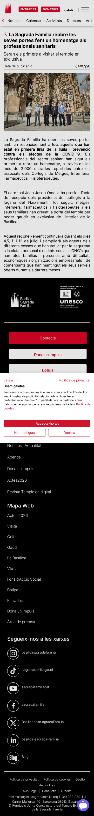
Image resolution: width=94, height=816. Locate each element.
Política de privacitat (74, 380)
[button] (11, 380)
